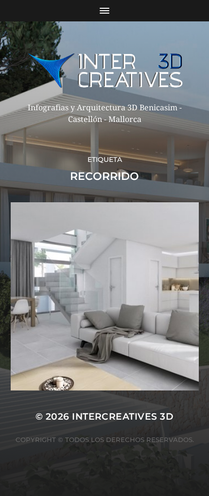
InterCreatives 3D (123, 416)
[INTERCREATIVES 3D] (105, 70)
